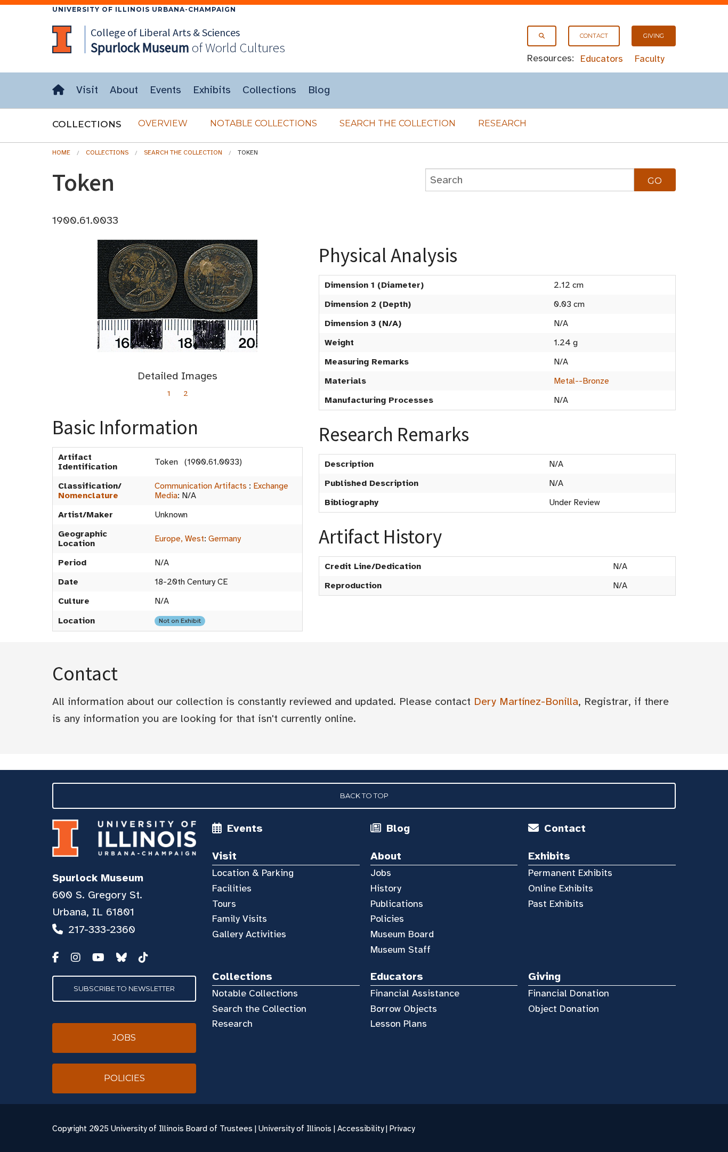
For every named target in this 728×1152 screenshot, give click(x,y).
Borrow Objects (403, 1009)
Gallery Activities (249, 934)
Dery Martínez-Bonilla (526, 701)
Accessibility (360, 1128)
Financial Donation (568, 993)
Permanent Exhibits (570, 873)
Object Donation (563, 1009)
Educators (601, 58)
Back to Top (364, 795)
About (124, 89)
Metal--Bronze (581, 381)
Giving (653, 35)
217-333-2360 (101, 929)
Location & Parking (253, 873)
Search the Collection (397, 123)
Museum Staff (400, 949)
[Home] (58, 90)
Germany (224, 538)
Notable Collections (263, 123)
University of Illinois (294, 1128)
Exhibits (212, 89)
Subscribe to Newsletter (124, 988)
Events (165, 89)
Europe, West (179, 538)
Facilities (232, 888)
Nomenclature (88, 495)
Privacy (402, 1128)
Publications (396, 904)
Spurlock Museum (97, 878)
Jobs (380, 873)
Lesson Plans (398, 1023)
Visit (87, 89)
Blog (319, 89)
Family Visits (239, 918)
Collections (269, 89)
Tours (224, 904)
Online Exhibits (560, 888)
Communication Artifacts (201, 486)
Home (61, 152)
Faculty (650, 58)
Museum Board (402, 934)
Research (502, 123)
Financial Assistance (414, 993)
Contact (594, 35)
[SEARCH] (541, 36)
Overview (163, 123)
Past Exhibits (556, 904)
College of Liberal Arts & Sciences (165, 32)
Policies (387, 918)
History (385, 888)
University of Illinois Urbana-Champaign (144, 9)
